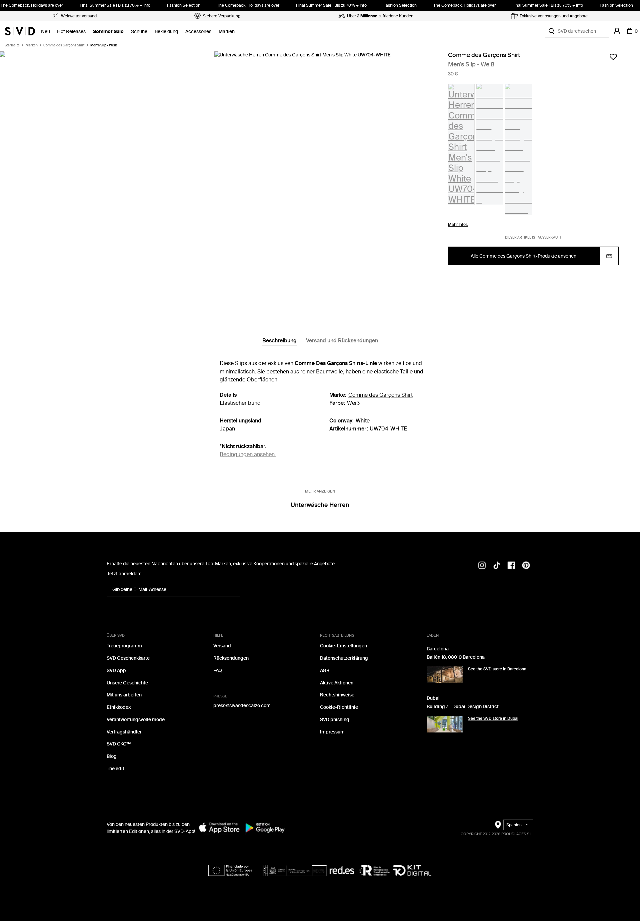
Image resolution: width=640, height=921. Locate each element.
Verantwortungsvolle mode (136, 719)
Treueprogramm (124, 646)
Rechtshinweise (337, 695)
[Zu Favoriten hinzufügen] (613, 56)
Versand (222, 646)
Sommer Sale (108, 31)
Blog (112, 756)
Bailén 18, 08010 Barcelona (456, 657)
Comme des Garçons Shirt (63, 45)
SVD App (116, 670)
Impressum (332, 732)
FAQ (217, 670)
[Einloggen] (617, 31)
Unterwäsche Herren (320, 505)
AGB (324, 670)
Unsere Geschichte (127, 683)
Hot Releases (71, 31)
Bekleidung (166, 31)
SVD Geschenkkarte (128, 658)
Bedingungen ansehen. (248, 454)
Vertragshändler (124, 732)
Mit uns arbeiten (124, 695)
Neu (45, 31)
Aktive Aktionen (336, 683)
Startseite (12, 45)
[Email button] (609, 256)
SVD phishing (334, 719)
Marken (227, 31)
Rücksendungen (231, 658)
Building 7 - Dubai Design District (463, 706)
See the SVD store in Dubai (493, 718)
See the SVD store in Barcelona (497, 669)
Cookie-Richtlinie (339, 707)
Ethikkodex (119, 707)
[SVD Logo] (20, 31)
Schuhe (139, 31)
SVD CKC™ (119, 744)
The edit (115, 769)
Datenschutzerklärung (344, 658)
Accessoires (198, 31)
